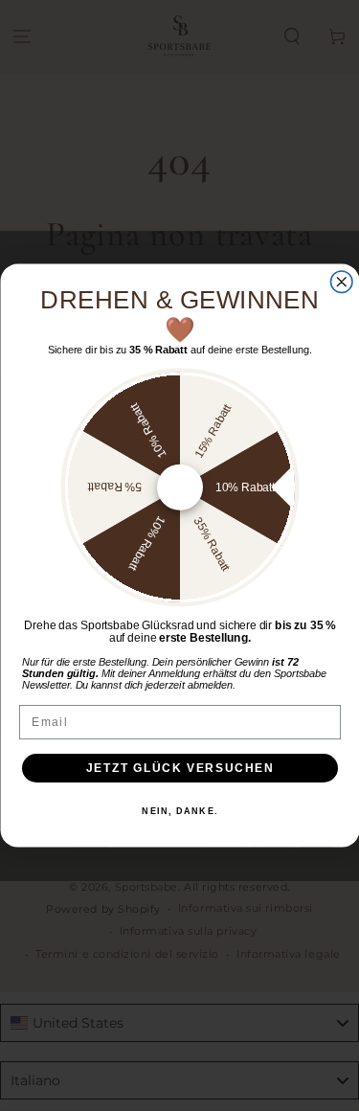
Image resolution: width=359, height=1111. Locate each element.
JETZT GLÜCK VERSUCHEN (179, 767)
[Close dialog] (341, 282)
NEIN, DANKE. (180, 811)
